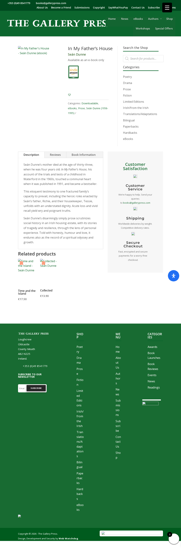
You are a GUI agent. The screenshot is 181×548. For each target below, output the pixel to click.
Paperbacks (131, 126)
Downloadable (89, 103)
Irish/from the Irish (135, 108)
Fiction (127, 95)
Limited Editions (133, 102)
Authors (118, 378)
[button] (69, 94)
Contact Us (138, 7)
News (151, 381)
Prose (81, 108)
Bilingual (129, 120)
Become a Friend (61, 7)
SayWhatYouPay (118, 7)
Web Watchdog (68, 538)
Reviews (55, 155)
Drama (127, 83)
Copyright (99, 7)
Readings (154, 387)
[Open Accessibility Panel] (173, 275)
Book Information (84, 155)
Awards (152, 347)
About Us (42, 7)
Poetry (127, 77)
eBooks (72, 108)
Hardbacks (130, 133)
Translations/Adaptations (140, 114)
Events (152, 375)
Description (31, 155)
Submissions (82, 7)
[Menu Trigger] (167, 7)
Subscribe (154, 7)
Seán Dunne (77, 54)
